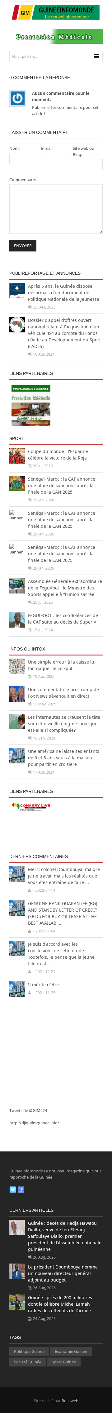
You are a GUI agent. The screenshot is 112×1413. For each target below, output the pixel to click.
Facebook (21, 1189)
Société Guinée (27, 1362)
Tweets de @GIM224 (28, 1110)
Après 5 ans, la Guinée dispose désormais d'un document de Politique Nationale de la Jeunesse (63, 292)
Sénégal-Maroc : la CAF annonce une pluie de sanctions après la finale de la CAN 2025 (61, 485)
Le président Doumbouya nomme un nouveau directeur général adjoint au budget (63, 1273)
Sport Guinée (64, 1362)
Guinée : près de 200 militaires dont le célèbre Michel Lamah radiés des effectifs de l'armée (60, 1304)
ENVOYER (23, 245)
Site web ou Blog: (83, 151)
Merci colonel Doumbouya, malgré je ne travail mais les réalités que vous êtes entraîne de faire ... (64, 875)
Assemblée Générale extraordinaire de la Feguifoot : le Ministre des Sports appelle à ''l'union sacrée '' (65, 587)
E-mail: (47, 148)
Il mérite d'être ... (46, 985)
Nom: (14, 148)
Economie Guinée (71, 1351)
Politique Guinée (29, 1351)
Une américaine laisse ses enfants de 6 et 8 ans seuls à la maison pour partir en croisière (63, 757)
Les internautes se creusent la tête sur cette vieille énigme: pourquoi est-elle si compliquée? (64, 723)
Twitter (12, 1189)
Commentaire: (22, 179)
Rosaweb (70, 1400)
